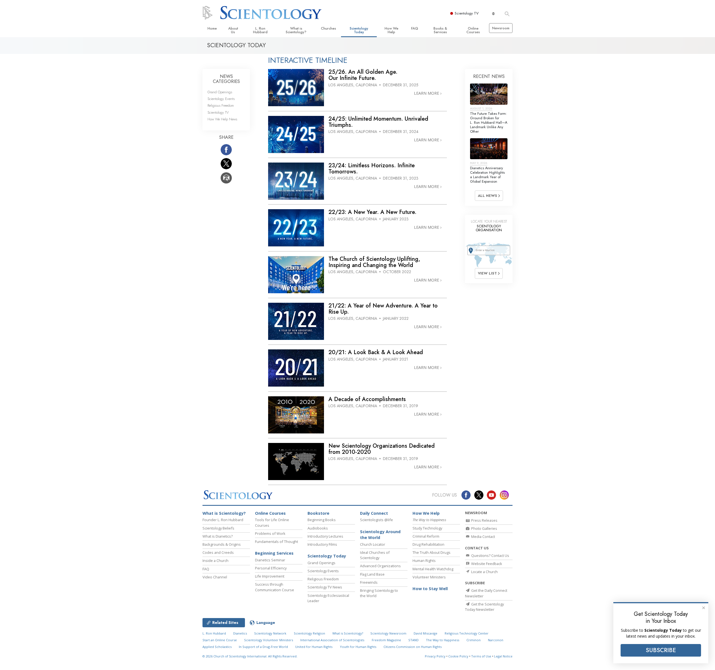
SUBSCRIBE (661, 650)
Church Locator (372, 544)
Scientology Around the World (380, 534)
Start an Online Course (219, 640)
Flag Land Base (372, 574)
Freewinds (369, 582)
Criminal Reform (426, 536)
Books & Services (440, 30)
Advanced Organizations (380, 565)
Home (212, 28)
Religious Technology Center (466, 633)
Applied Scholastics (217, 647)
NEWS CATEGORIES (226, 79)
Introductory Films (322, 544)
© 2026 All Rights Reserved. (249, 656)
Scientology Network (270, 633)
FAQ (414, 28)
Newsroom (500, 28)
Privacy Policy (435, 656)
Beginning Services (274, 553)
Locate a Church (484, 571)
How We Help (391, 30)
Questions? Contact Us (489, 555)
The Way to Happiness (442, 640)
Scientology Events (221, 98)
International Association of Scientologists (332, 640)
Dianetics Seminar (270, 559)
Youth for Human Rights (358, 647)
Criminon (473, 640)
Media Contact (482, 536)
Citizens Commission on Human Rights (412, 647)
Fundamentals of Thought (276, 541)
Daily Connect (374, 513)
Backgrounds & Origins (221, 544)
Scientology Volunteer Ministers (268, 640)
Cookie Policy (458, 656)
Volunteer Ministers (429, 577)
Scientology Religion (309, 633)
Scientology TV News (325, 587)
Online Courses (473, 30)
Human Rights (424, 560)
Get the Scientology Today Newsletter (484, 607)
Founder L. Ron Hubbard (222, 519)
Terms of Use (481, 656)
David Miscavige (425, 633)
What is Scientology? (296, 30)
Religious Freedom (221, 105)
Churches (328, 28)
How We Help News (222, 119)
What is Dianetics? (217, 536)
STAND (413, 640)
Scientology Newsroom (388, 633)
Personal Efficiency (271, 568)
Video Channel (214, 577)
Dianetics (240, 633)
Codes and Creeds (218, 552)
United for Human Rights (313, 647)
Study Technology (427, 528)
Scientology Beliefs (218, 528)
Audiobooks (318, 528)
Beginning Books (322, 519)
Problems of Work (270, 533)
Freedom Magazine (386, 640)
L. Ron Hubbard (260, 30)
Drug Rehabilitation (428, 544)
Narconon (495, 640)
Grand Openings (220, 92)
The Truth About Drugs (432, 552)
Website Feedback (486, 563)
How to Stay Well (430, 588)
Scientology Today (359, 30)
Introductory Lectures (325, 536)
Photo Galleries (483, 528)
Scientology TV (467, 13)
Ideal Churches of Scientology (375, 555)
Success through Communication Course (274, 587)
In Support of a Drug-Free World (263, 647)
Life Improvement (269, 576)
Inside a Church (215, 560)
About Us (233, 30)
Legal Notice (503, 656)
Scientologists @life (376, 519)
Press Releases (483, 520)
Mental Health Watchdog (433, 568)
